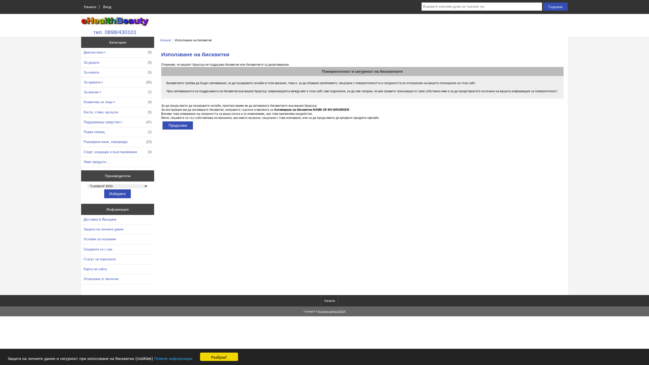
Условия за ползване (100, 239)
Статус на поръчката (100, 259)
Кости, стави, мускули (118, 112)
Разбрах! (219, 357)
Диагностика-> (118, 52)
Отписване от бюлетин (101, 279)
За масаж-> (118, 92)
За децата (118, 62)
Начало (90, 7)
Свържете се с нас (98, 249)
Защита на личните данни (103, 229)
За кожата (118, 72)
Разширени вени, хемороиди (118, 142)
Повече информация (173, 358)
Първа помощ (118, 132)
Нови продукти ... (97, 162)
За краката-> (118, 82)
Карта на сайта (95, 269)
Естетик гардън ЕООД (332, 311)
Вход (107, 7)
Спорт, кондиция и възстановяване (118, 152)
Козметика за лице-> (118, 102)
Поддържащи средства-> (118, 122)
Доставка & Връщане (100, 219)
